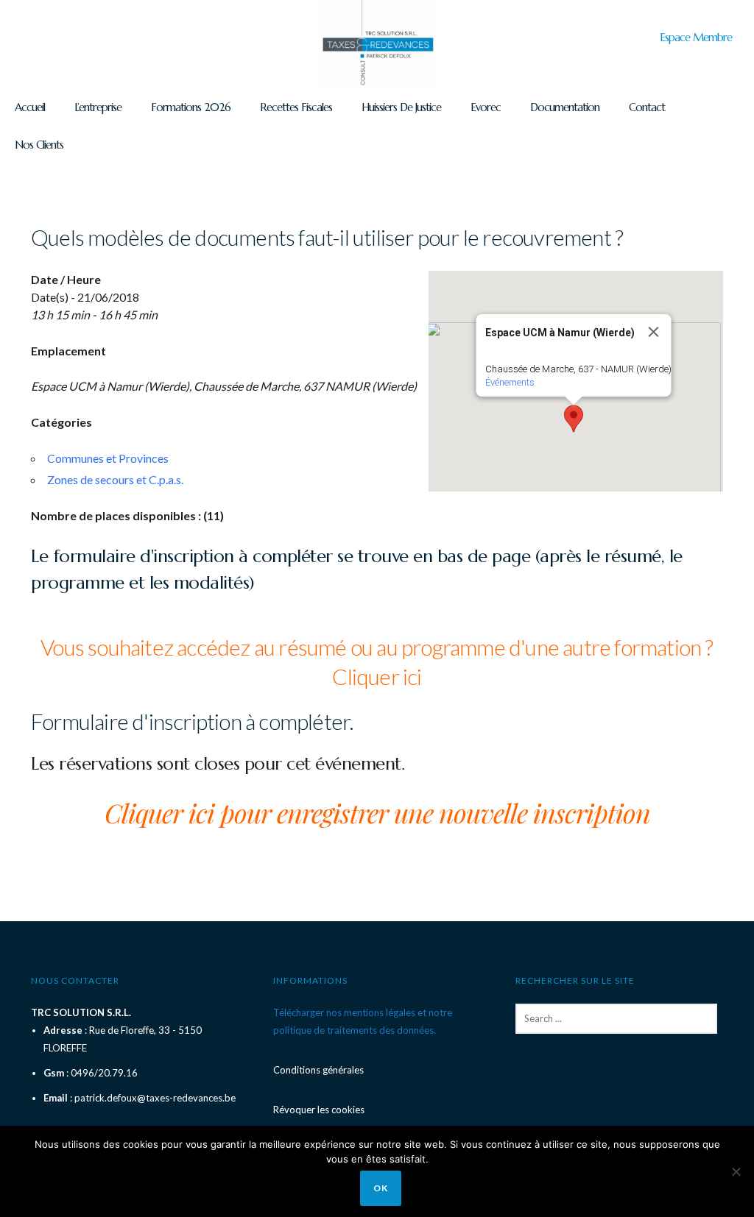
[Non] (735, 1171)
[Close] (654, 332)
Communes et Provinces (108, 458)
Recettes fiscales (296, 107)
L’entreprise (97, 107)
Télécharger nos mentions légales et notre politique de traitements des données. (362, 1021)
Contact (647, 107)
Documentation (564, 107)
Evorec (486, 107)
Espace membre (696, 37)
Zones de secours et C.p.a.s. (115, 479)
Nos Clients (39, 145)
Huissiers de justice (401, 107)
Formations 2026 (190, 107)
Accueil (30, 107)
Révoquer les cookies (318, 1109)
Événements (510, 382)
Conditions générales (318, 1070)
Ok (380, 1187)
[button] (573, 419)
